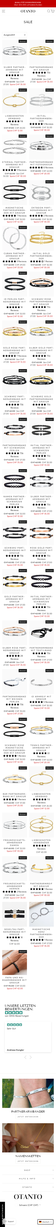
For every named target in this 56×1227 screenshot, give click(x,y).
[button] (13, 75)
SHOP (27, 1170)
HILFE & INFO (27, 1179)
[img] (29, 1012)
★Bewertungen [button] (2, 1214)
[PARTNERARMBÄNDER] (28, 1093)
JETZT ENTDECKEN (28, 1117)
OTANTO (27, 1187)
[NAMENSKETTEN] (28, 1137)
